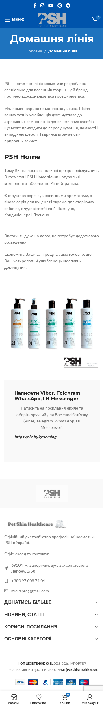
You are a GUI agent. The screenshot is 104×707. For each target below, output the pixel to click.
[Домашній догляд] (52, 493)
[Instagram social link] (42, 5)
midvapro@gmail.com (30, 590)
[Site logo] (52, 19)
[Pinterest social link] (59, 5)
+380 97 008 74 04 (28, 580)
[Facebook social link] (34, 5)
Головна (34, 50)
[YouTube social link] (51, 5)
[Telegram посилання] (68, 5)
